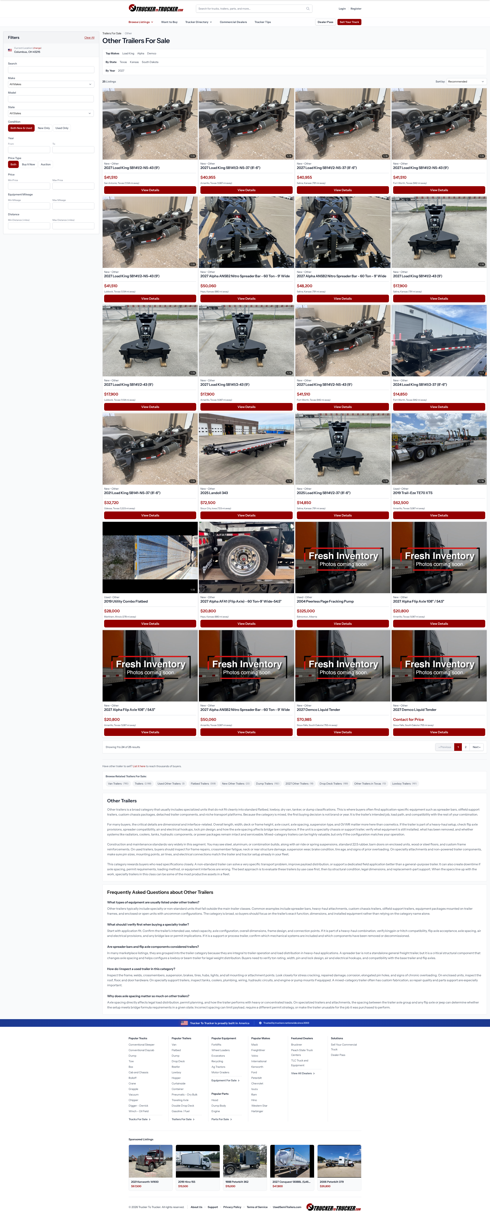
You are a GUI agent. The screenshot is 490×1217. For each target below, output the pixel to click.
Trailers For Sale (111, 33)
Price (11, 174)
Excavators (218, 1055)
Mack (254, 1044)
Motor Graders (220, 1072)
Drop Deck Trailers (334, 783)
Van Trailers (118, 783)
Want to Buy (169, 22)
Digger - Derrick (138, 1105)
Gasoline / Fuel (180, 1111)
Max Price (57, 180)
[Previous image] (106, 124)
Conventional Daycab (141, 1050)
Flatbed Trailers (203, 783)
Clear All (89, 37)
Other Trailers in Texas (370, 783)
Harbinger (257, 1111)
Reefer (176, 1067)
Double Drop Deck (183, 1105)
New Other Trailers (236, 783)
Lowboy (176, 1072)
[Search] (308, 9)
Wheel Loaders (221, 1050)
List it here (139, 766)
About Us (196, 1207)
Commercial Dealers (233, 22)
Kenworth (257, 1067)
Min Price (13, 180)
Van (174, 1044)
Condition (14, 121)
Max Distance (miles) (63, 220)
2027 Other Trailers (300, 783)
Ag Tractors (218, 1067)
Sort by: (440, 81)
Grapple (133, 1089)
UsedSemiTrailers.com (287, 1207)
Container (178, 1089)
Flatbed (176, 1050)
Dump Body (219, 1105)
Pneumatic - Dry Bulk (184, 1094)
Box (131, 1067)
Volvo (254, 1055)
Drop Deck (178, 1061)
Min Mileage (14, 200)
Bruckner (296, 1044)
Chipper (133, 1100)
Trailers (143, 783)
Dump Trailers (267, 783)
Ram (254, 1094)
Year (11, 138)
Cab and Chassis (138, 1072)
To (53, 143)
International (258, 1061)
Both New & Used (21, 128)
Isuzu (254, 1089)
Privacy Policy (232, 1207)
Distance (13, 214)
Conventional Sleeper (141, 1044)
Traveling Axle (180, 1100)
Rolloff (132, 1078)
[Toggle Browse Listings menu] (152, 22)
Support (213, 1207)
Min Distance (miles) (19, 220)
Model (12, 92)
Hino (254, 1100)
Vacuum (134, 1094)
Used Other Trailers (171, 783)
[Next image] (194, 124)
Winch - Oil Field (139, 1111)
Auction (46, 164)
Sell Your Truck (349, 22)
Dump (132, 1055)
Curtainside (178, 1083)
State (11, 107)
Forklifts (216, 1044)
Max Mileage (59, 200)
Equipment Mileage (20, 194)
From (11, 143)
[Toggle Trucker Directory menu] (210, 22)
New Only (44, 128)
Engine (216, 1111)
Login (342, 8)
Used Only (62, 128)
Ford (254, 1072)
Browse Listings (139, 22)
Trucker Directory (196, 22)
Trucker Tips (263, 22)
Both (13, 164)
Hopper (176, 1078)
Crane (132, 1083)
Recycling (217, 1061)
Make (11, 78)
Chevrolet (257, 1083)
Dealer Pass (325, 22)
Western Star (259, 1105)
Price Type (14, 158)
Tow (131, 1061)
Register (356, 8)
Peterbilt (256, 1078)
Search (12, 63)
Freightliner (258, 1050)
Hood (215, 1100)
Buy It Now (28, 164)
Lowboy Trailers (404, 783)
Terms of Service (257, 1207)
